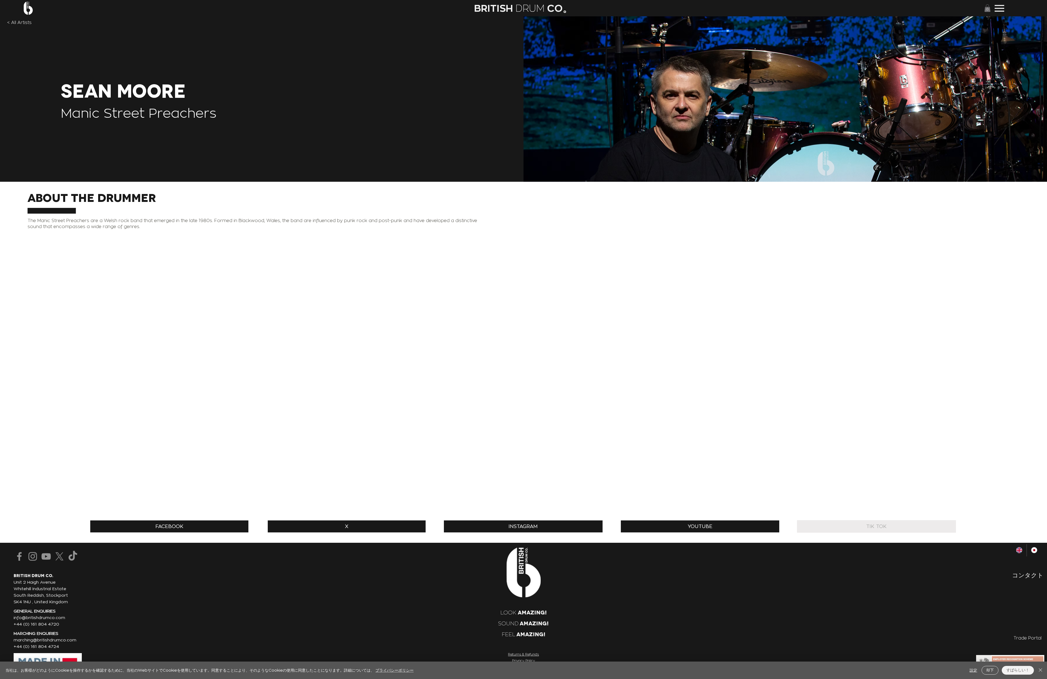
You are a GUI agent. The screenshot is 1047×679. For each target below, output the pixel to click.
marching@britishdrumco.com (45, 640)
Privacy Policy (523, 660)
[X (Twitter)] (59, 556)
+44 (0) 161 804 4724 (36, 646)
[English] (1019, 550)
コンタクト (1027, 575)
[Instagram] (32, 556)
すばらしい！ (1017, 670)
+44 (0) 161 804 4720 (36, 624)
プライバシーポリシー (394, 670)
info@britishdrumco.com (39, 617)
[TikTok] (73, 556)
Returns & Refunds (523, 654)
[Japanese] (1034, 550)
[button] (987, 8)
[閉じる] (1040, 670)
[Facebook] (19, 556)
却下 (990, 670)
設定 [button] (973, 670)
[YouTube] (46, 556)
